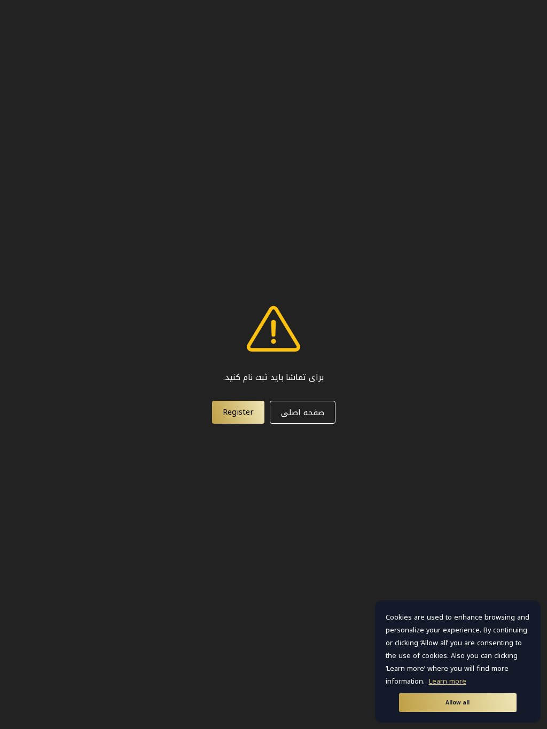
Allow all (458, 703)
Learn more (447, 681)
